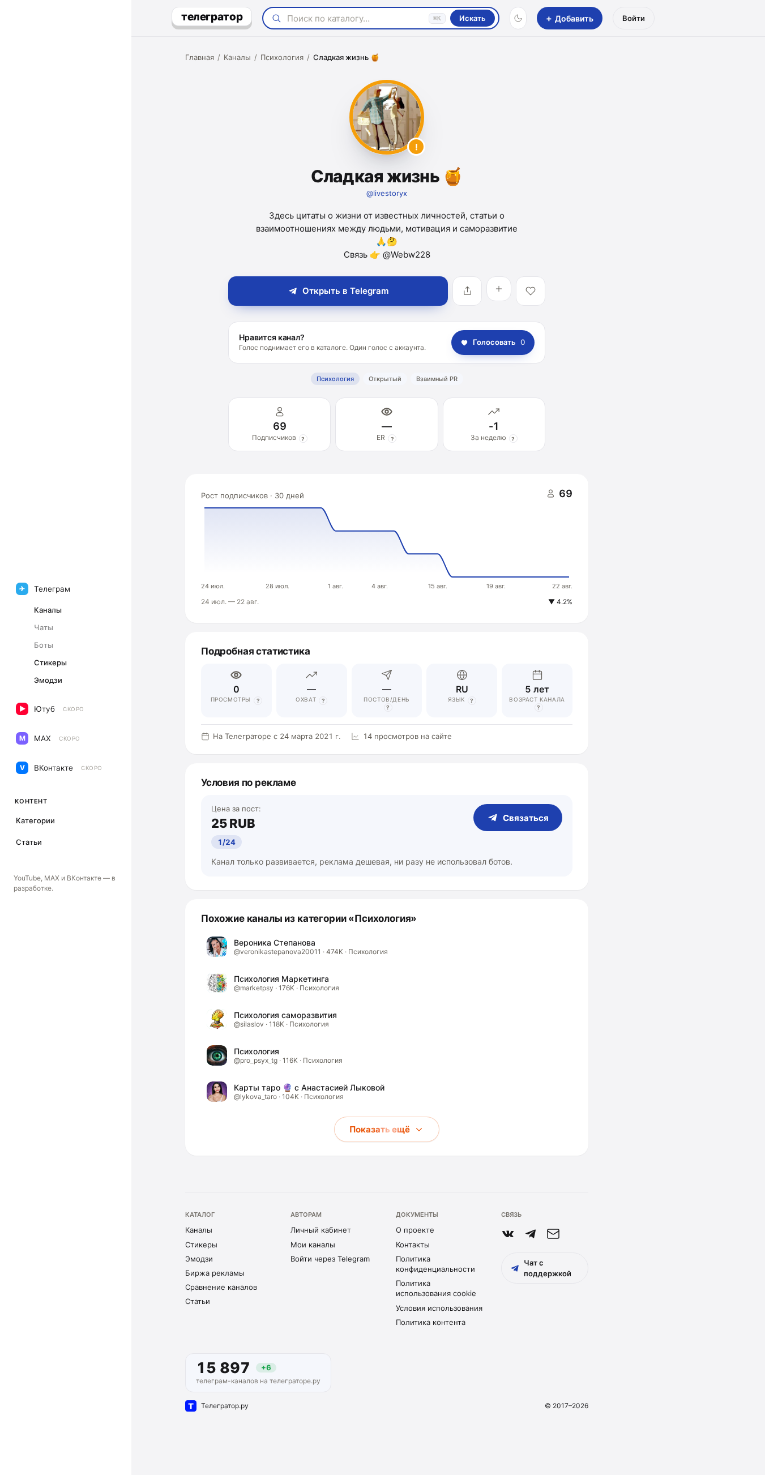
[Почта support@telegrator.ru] (553, 1234)
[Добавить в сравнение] (498, 288)
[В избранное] (530, 291)
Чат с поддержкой (547, 1267)
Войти (633, 18)
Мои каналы (312, 1244)
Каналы (237, 57)
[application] (386, 548)
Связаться (526, 818)
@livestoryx (386, 193)
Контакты (413, 1244)
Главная (199, 57)
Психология (282, 57)
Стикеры (201, 1244)
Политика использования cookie (436, 1288)
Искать (472, 18)
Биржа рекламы (215, 1272)
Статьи (197, 1301)
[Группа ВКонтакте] (508, 1234)
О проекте (415, 1229)
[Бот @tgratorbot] (530, 1234)
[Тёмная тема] (518, 18)
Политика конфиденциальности (435, 1263)
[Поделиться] (467, 291)
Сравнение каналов (221, 1287)
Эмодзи (199, 1258)
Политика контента (430, 1322)
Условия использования (439, 1307)
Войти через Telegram (330, 1258)
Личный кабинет (320, 1229)
